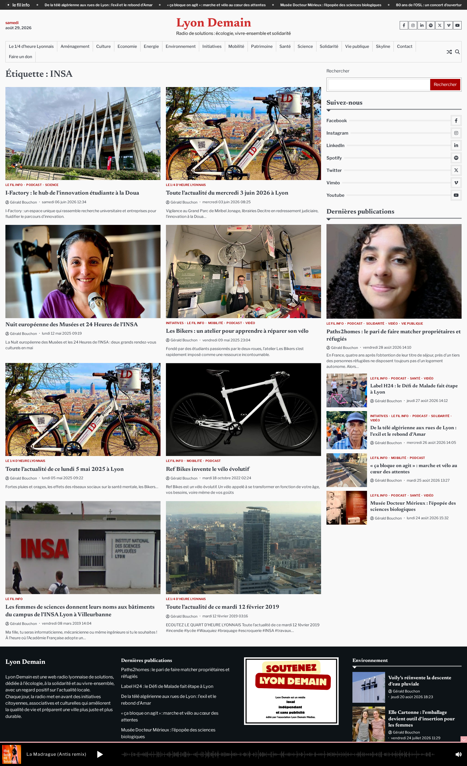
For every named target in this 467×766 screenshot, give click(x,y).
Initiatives (212, 46)
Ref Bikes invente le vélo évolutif (207, 469)
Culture (103, 46)
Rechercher (337, 71)
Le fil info (14, 184)
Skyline (383, 46)
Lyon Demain (213, 24)
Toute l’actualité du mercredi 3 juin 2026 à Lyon (227, 193)
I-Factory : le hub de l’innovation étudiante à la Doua (72, 193)
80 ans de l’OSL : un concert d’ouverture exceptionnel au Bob (383, 5)
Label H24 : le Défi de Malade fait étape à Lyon (167, 686)
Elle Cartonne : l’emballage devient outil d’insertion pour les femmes (421, 719)
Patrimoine (262, 46)
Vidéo (250, 323)
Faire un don (20, 56)
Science (305, 46)
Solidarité (329, 46)
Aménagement (75, 46)
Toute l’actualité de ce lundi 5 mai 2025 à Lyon (64, 469)
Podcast (33, 184)
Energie (151, 46)
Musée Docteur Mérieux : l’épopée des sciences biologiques (266, 5)
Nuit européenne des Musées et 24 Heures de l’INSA (71, 325)
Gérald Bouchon (23, 202)
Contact (404, 46)
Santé (285, 46)
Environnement (181, 46)
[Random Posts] (449, 52)
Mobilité (236, 46)
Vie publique (357, 46)
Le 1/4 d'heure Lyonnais (186, 184)
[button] (100, 754)
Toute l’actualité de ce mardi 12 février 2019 (222, 607)
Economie (127, 46)
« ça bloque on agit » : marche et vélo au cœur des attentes (152, 5)
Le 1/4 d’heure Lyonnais (31, 46)
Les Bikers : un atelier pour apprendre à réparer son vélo (237, 331)
